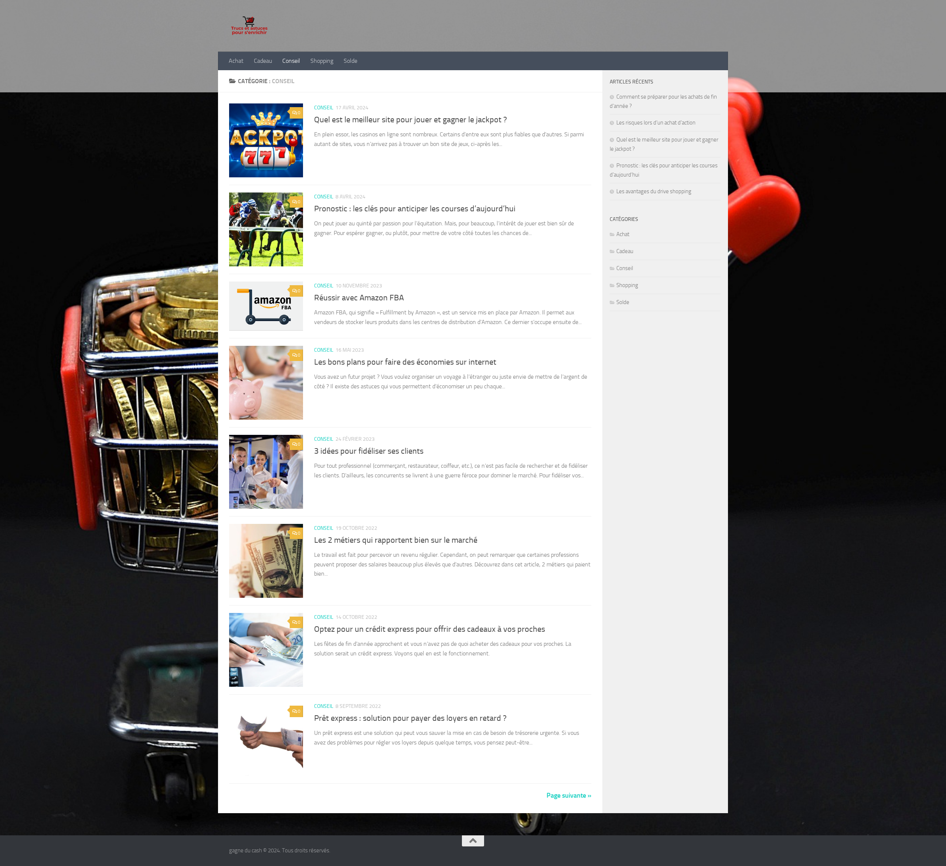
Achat (236, 60)
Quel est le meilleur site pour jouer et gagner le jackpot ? (410, 120)
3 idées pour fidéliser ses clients (368, 451)
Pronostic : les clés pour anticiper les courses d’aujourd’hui (414, 209)
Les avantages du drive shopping (653, 191)
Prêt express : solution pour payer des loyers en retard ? (410, 718)
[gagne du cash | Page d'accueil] (249, 26)
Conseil (291, 60)
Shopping (321, 60)
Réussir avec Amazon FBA (359, 298)
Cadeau (263, 60)
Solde (350, 60)
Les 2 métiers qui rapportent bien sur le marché (395, 540)
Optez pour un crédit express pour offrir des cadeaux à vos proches (429, 629)
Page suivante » (569, 795)
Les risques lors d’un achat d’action (655, 122)
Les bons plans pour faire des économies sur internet (405, 362)
